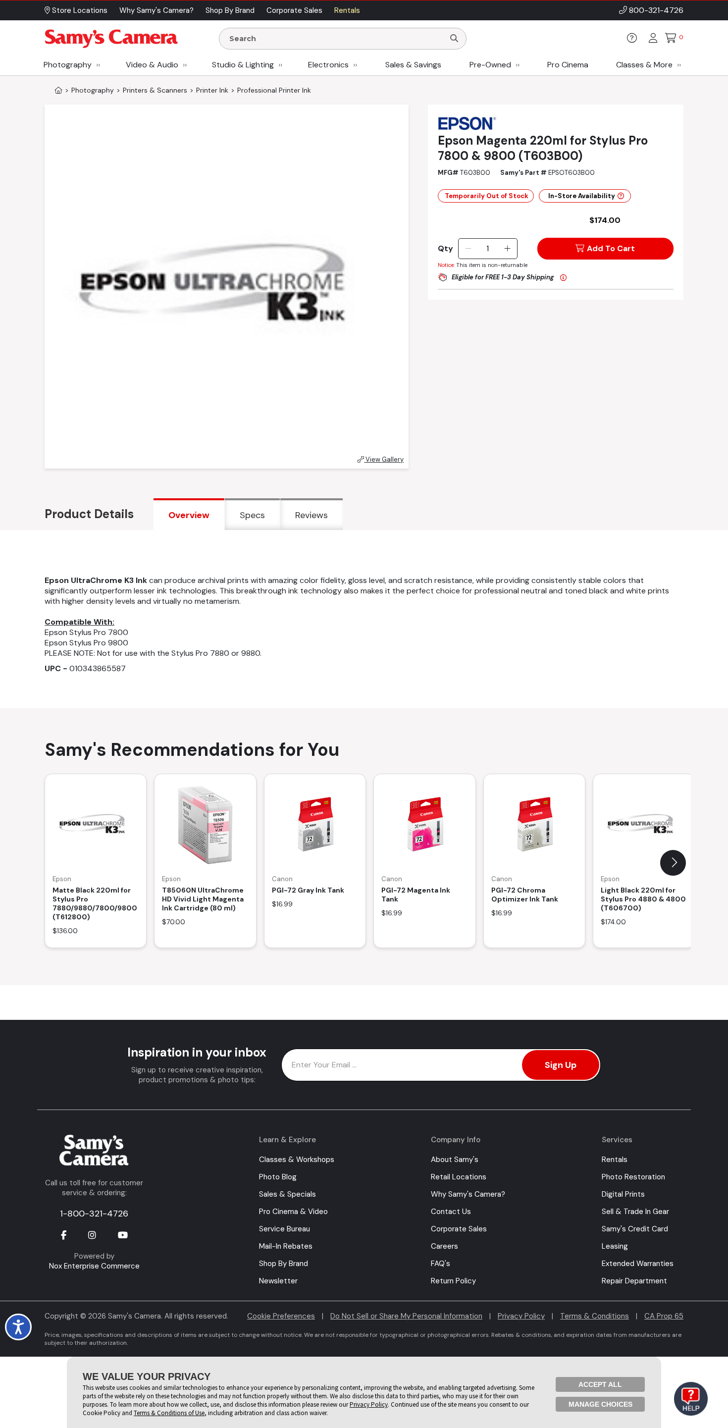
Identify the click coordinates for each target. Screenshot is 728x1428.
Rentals (614, 1159)
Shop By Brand (283, 1264)
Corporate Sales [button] (294, 10)
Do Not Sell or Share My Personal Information (406, 1316)
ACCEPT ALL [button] (600, 1384)
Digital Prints (623, 1194)
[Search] (454, 39)
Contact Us (451, 1211)
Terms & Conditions (594, 1316)
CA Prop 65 (663, 1316)
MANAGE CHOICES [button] (600, 1404)
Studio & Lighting (243, 64)
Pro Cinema (567, 64)
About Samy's (454, 1159)
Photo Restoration (633, 1177)
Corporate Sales (459, 1229)
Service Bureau (284, 1229)
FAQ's (440, 1264)
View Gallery (384, 459)
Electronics (328, 64)
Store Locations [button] (78, 10)
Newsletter (278, 1281)
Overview (188, 515)
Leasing (615, 1246)
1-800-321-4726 (94, 1213)
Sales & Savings (413, 64)
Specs (252, 515)
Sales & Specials (287, 1194)
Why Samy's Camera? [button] (156, 10)
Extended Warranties (638, 1264)
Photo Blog (278, 1177)
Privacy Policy (521, 1316)
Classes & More (644, 64)
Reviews (311, 515)
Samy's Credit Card (635, 1229)
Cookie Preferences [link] (281, 1316)
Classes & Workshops (296, 1159)
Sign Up (560, 1065)
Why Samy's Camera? (468, 1194)
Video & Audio (152, 64)
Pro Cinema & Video (293, 1211)
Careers (444, 1246)
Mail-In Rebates (285, 1246)
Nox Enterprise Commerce (94, 1266)
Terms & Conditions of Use (169, 1413)
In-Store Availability (581, 196)
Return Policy (453, 1281)
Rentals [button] (347, 10)
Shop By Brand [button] (230, 10)
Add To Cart (611, 248)
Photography (68, 64)
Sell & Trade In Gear (635, 1211)
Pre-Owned (490, 64)
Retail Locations (458, 1177)
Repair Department (634, 1281)
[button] (673, 863)
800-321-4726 (656, 10)
